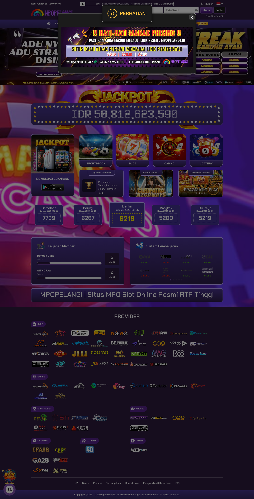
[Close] (192, 17)
